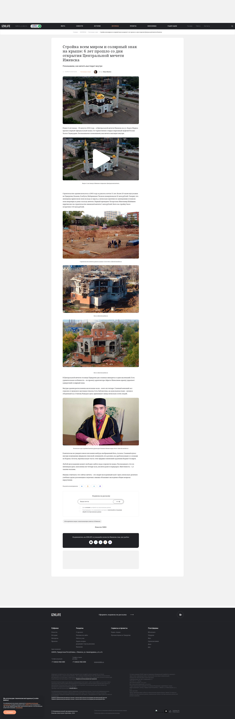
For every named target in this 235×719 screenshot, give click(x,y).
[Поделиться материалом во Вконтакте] (81, 486)
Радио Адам (172, 26)
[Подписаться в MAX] (110, 542)
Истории (54, 635)
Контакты (207, 26)
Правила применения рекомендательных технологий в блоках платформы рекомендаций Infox (78, 699)
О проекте (79, 632)
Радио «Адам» (116, 632)
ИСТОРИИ (97, 26)
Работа (198, 26)
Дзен (149, 644)
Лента (63, 26)
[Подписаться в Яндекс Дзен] (91, 542)
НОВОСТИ (79, 26)
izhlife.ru (27, 705)
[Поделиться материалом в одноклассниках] (88, 486)
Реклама (189, 26)
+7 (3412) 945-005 (58, 662)
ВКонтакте (151, 632)
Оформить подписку (113, 615)
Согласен (10, 712)
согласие (87, 507)
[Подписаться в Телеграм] (96, 542)
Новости (54, 632)
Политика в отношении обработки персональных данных (110, 710)
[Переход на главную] (6, 26)
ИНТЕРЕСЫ (115, 26)
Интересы (54, 638)
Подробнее (19, 707)
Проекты (54, 641)
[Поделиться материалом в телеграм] (94, 486)
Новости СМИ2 (101, 527)
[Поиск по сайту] (232, 26)
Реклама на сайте (82, 635)
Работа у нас (80, 638)
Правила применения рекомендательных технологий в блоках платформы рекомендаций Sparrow (79, 697)
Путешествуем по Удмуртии (120, 635)
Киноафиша (152, 26)
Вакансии (79, 647)
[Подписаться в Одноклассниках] (105, 542)
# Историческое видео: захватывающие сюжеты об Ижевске (82, 521)
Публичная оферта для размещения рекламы (107, 713)
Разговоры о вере (85, 71)
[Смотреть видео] (101, 158)
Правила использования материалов (86, 679)
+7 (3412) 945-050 (79, 662)
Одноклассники (153, 641)
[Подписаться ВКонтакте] (100, 542)
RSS (149, 647)
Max (149, 638)
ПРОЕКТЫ (133, 26)
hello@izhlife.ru (99, 662)
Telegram (151, 635)
